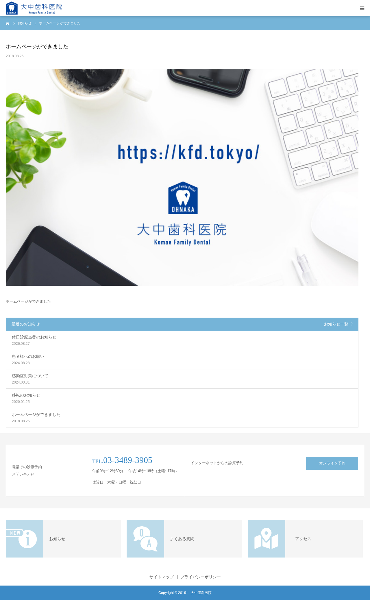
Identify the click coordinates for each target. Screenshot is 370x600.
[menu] (362, 8)
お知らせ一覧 (336, 324)
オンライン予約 (332, 463)
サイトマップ (161, 577)
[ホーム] (8, 23)
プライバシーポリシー (200, 577)
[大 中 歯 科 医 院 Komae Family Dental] (34, 8)
